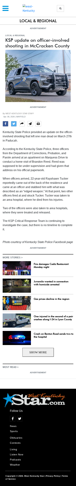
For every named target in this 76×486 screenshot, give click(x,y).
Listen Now (16, 454)
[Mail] (30, 124)
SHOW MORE (38, 352)
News (13, 426)
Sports (14, 431)
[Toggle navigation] (5, 8)
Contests (15, 442)
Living (13, 449)
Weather (15, 464)
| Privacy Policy (52, 476)
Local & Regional (15, 35)
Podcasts (15, 459)
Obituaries (16, 437)
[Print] (38, 124)
